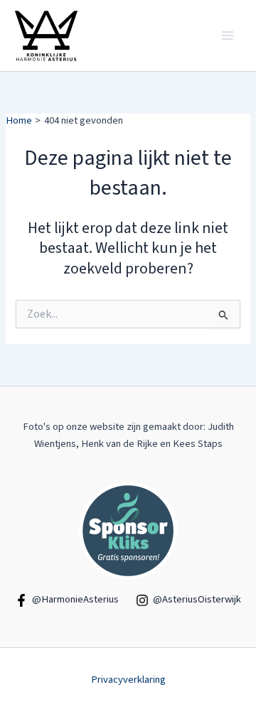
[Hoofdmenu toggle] (227, 35)
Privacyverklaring (128, 679)
